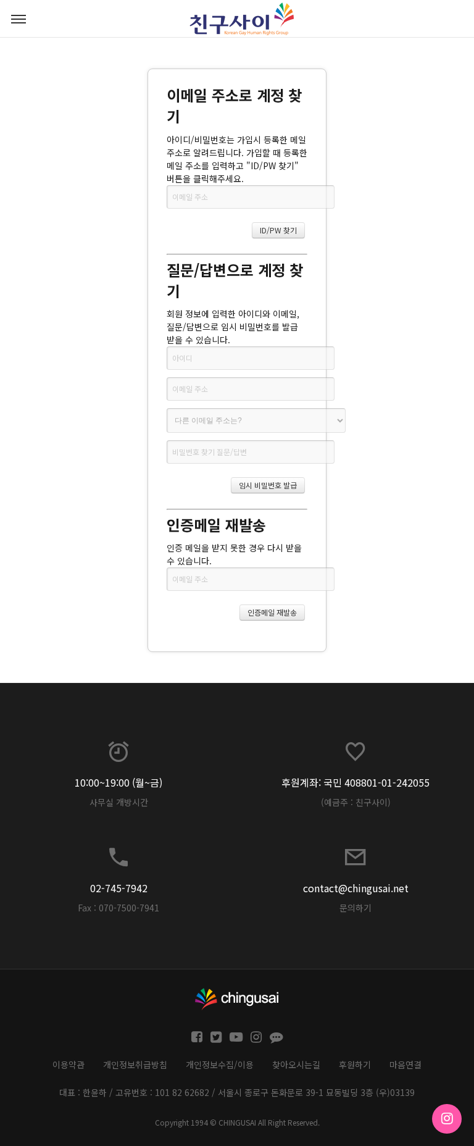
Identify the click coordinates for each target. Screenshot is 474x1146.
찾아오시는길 (296, 1064)
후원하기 (355, 1064)
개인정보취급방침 (135, 1064)
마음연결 (405, 1064)
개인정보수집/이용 (220, 1064)
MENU (18, 18)
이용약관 (68, 1064)
